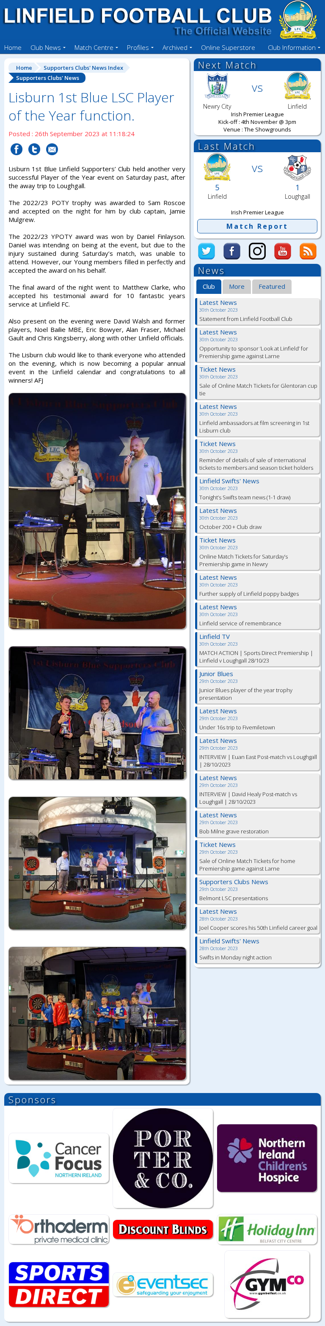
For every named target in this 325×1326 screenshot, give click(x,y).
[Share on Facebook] (16, 160)
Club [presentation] (209, 286)
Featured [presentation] (272, 286)
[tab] (208, 287)
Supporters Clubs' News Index (83, 67)
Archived (174, 47)
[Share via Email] (52, 160)
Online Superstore (228, 47)
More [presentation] (237, 286)
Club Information (292, 47)
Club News (45, 47)
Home (13, 47)
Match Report (257, 226)
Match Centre (93, 47)
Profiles (138, 47)
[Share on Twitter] (34, 160)
